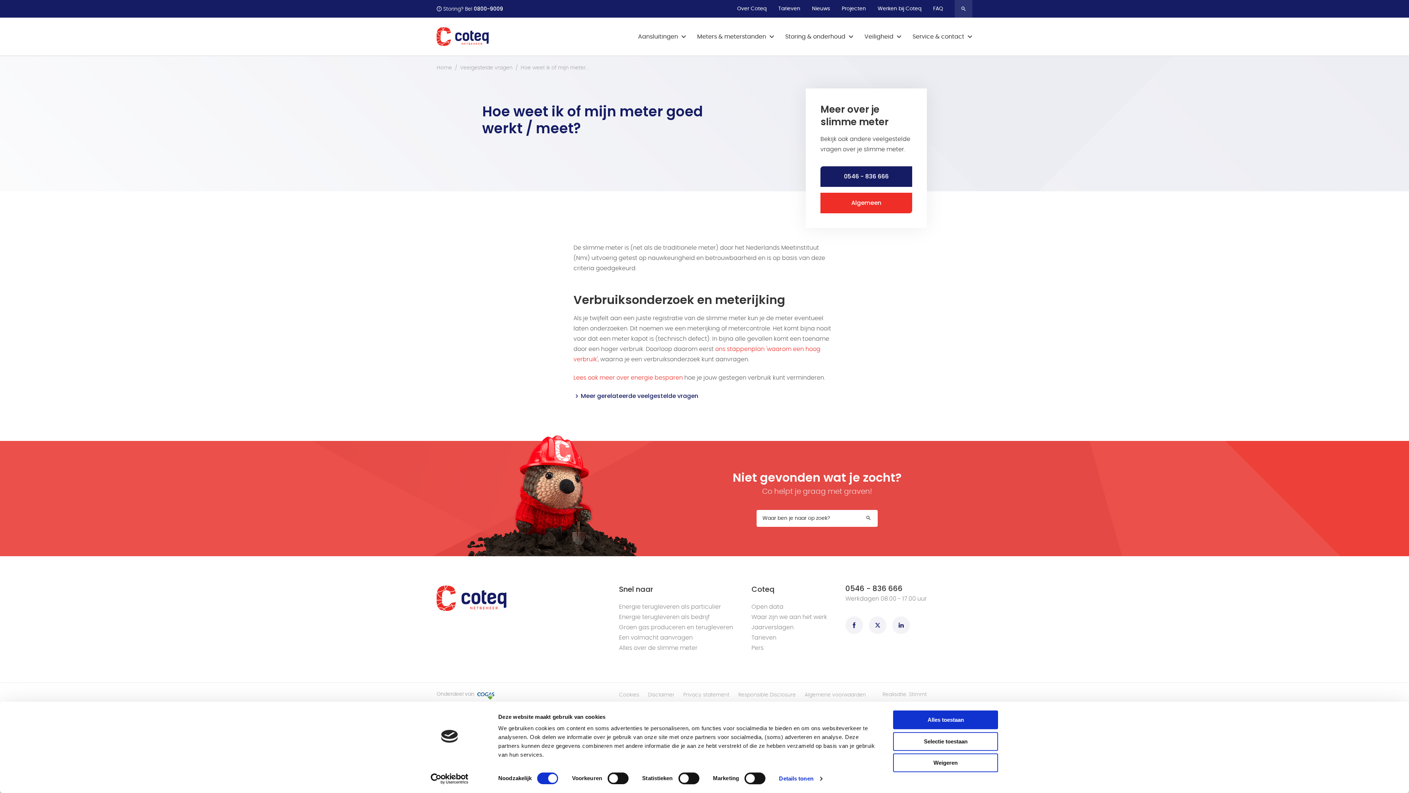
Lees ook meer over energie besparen (628, 378)
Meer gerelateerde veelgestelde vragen (639, 396)
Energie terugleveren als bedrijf (664, 617)
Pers (757, 648)
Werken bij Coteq (899, 8)
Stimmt (918, 694)
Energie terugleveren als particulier (670, 607)
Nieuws (821, 8)
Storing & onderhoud (815, 37)
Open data (767, 607)
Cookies (629, 695)
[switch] (618, 778)
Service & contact (938, 37)
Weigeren (945, 763)
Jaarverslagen (772, 627)
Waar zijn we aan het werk (789, 617)
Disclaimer (661, 695)
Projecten (854, 8)
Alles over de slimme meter (658, 648)
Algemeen (866, 203)
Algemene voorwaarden (835, 695)
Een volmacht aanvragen (656, 638)
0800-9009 (488, 8)
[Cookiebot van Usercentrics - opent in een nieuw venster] (450, 778)
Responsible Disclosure (767, 695)
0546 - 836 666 (866, 176)
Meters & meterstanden (731, 37)
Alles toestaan (946, 720)
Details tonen (796, 778)
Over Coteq (752, 8)
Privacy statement (706, 695)
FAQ (938, 8)
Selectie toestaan (946, 741)
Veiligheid (878, 37)
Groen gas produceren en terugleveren (676, 627)
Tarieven (789, 8)
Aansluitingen (658, 37)
